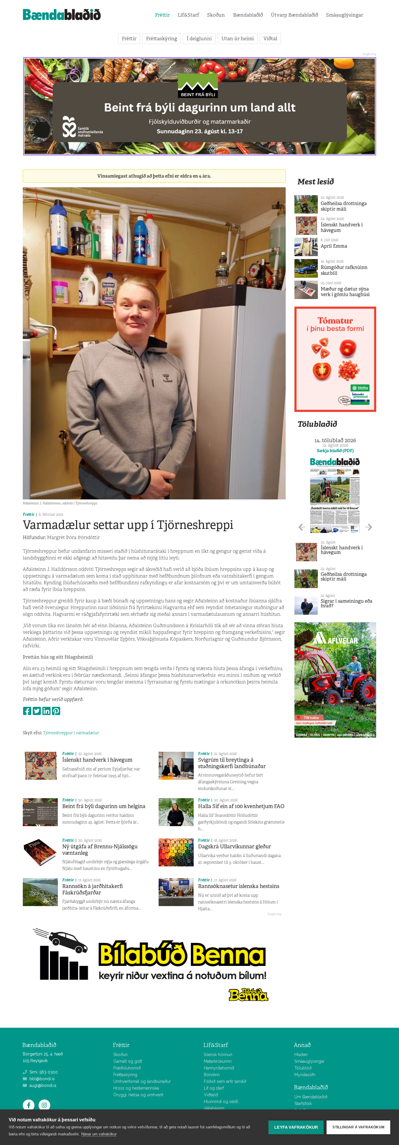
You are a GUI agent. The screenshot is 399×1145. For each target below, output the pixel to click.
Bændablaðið (248, 15)
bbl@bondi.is (41, 1078)
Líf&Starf (188, 15)
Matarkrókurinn (218, 1061)
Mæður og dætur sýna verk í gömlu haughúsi (345, 292)
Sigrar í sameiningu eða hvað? (346, 603)
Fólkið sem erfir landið (225, 1081)
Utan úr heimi (237, 38)
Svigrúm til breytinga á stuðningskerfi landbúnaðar (232, 763)
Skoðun (216, 15)
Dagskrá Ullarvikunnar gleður (234, 846)
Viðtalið (211, 1094)
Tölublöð (303, 1068)
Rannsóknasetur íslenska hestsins (238, 886)
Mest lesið (315, 181)
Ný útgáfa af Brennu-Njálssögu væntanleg (100, 849)
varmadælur (87, 732)
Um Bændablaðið (310, 1097)
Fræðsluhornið (127, 1068)
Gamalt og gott (127, 1061)
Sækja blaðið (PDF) (335, 450)
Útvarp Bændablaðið (294, 15)
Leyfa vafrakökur (296, 1127)
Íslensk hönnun (218, 1054)
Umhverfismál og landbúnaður (142, 1081)
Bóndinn (212, 1074)
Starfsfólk (303, 1103)
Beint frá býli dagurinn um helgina (103, 806)
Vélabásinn (214, 1108)
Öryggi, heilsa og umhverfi (138, 1094)
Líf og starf (214, 1088)
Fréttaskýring (161, 38)
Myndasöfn (304, 1074)
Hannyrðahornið (219, 1068)
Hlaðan (301, 1054)
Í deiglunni (199, 38)
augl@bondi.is (42, 1085)
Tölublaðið (317, 424)
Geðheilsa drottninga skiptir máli (344, 206)
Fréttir (162, 15)
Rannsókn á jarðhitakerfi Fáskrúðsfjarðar (92, 889)
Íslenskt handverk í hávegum (97, 759)
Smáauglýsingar (344, 15)
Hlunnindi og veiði (221, 1101)
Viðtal (270, 38)
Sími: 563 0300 (43, 1072)
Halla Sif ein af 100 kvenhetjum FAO (241, 806)
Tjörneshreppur (58, 732)
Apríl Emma (334, 246)
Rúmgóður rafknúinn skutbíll (344, 270)
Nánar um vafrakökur (99, 1134)
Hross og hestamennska (136, 1088)
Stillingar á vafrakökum (358, 1127)
